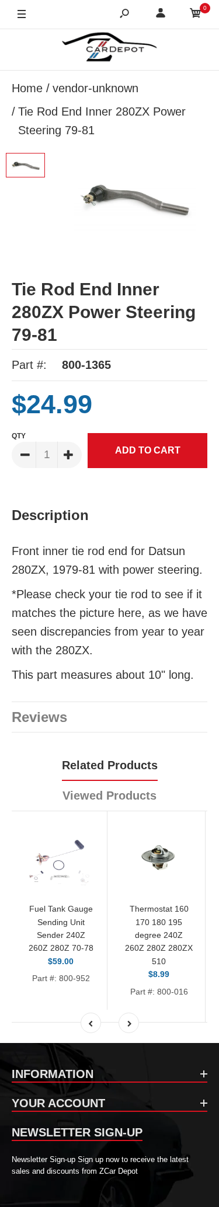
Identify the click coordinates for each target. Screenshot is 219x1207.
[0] (195, 15)
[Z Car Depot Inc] (109, 49)
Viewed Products (109, 795)
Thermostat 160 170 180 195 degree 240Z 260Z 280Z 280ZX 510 (159, 935)
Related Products (110, 765)
